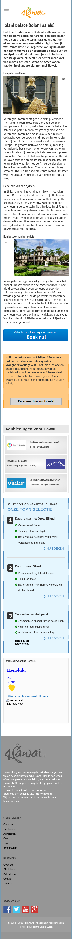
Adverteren (9, 833)
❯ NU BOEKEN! (54, 548)
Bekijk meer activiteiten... (22, 642)
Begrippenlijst (10, 847)
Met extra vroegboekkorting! (45, 482)
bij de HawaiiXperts (44, 444)
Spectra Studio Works (42, 927)
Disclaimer (9, 829)
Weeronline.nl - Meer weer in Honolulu (28, 696)
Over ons (8, 824)
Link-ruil (7, 843)
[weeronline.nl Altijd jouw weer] (16, 701)
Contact (7, 838)
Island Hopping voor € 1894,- (21, 463)
